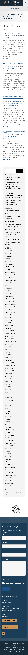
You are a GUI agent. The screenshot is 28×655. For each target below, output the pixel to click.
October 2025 (9, 277)
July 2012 (8, 486)
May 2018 (8, 395)
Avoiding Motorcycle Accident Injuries (12, 33)
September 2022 (10, 373)
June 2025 (8, 288)
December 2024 (10, 304)
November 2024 (10, 307)
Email (4, 543)
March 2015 (8, 427)
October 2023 (9, 339)
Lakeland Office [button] (9, 620)
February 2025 (9, 299)
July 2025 (8, 285)
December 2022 (10, 365)
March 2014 (8, 459)
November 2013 (10, 470)
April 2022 (8, 387)
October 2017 (9, 400)
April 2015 (8, 424)
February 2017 (9, 414)
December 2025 (10, 272)
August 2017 (9, 403)
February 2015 (9, 430)
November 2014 (10, 438)
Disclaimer (5, 579)
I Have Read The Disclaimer (14, 583)
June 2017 (8, 408)
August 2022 (9, 376)
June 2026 (8, 256)
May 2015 (8, 422)
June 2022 (8, 381)
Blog (8, 37)
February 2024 (10, 328)
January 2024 (9, 331)
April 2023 (8, 355)
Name (4, 534)
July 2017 (8, 406)
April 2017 (8, 411)
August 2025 (9, 283)
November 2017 (10, 398)
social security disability (12, 232)
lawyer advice (9, 221)
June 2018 (8, 392)
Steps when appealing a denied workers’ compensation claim (13, 202)
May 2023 (8, 352)
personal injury (10, 229)
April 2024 (8, 323)
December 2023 (10, 333)
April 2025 (8, 293)
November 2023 (10, 336)
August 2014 (9, 446)
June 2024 (8, 320)
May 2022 (8, 384)
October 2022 (9, 371)
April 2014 (8, 456)
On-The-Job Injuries (11, 227)
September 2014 (10, 443)
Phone (4, 551)
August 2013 (9, 478)
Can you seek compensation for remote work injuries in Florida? (13, 195)
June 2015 (8, 419)
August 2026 (9, 251)
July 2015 (8, 416)
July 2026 (8, 253)
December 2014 (10, 435)
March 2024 (9, 325)
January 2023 (9, 363)
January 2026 (9, 269)
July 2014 (8, 448)
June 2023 (8, 349)
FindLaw (18, 652)
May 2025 (8, 291)
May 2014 (8, 454)
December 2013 (10, 467)
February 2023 (9, 360)
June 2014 (8, 451)
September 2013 (10, 475)
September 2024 (10, 312)
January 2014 (9, 464)
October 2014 (9, 440)
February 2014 (9, 462)
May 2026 (8, 259)
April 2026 (8, 261)
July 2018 (8, 390)
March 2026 (9, 264)
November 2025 (10, 275)
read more (6, 58)
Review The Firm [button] (10, 627)
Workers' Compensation (11, 105)
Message (5, 559)
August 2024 (9, 315)
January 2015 (9, 432)
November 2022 (10, 368)
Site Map (15, 648)
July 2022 (8, 379)
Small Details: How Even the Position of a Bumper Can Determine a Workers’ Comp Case (13, 98)
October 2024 (9, 309)
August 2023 (9, 344)
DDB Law (15, 35)
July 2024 (8, 317)
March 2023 (9, 357)
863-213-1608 (15, 8)
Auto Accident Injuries (14, 103)
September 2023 (10, 341)
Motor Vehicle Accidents (13, 224)
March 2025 (9, 296)
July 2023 (8, 347)
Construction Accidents (12, 216)
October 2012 (9, 483)
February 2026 (9, 267)
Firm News (8, 219)
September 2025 (10, 280)
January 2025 (9, 301)
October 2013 (9, 472)
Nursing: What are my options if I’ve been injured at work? (13, 189)
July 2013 (8, 480)
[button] (25, 3)
